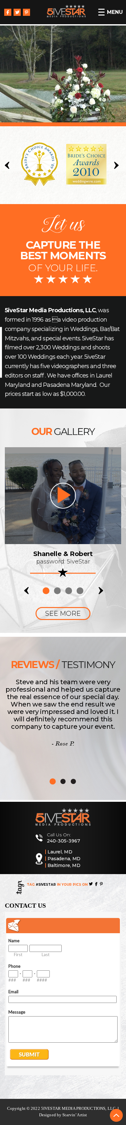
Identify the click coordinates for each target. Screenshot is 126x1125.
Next (117, 165)
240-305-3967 (63, 841)
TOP (116, 1115)
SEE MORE (63, 613)
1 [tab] (46, 590)
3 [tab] (68, 590)
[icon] (63, 495)
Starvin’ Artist (74, 1114)
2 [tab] (57, 590)
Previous (8, 165)
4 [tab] (80, 590)
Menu (115, 12)
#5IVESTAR (46, 884)
